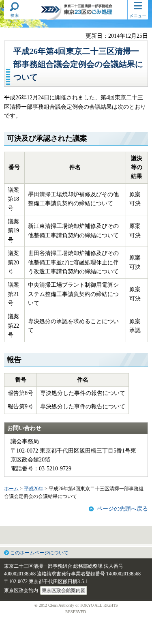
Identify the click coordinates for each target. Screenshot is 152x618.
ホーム (11, 488)
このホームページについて (39, 553)
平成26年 (33, 488)
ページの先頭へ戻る (122, 509)
